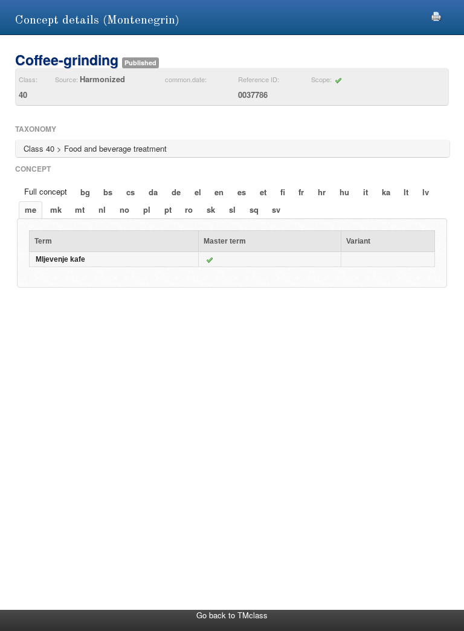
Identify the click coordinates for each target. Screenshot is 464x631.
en (219, 192)
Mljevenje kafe (60, 259)
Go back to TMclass (232, 615)
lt (406, 192)
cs (130, 192)
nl (102, 209)
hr (322, 192)
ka (386, 192)
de (176, 192)
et (263, 192)
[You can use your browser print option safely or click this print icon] (436, 15)
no (124, 209)
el (198, 192)
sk (211, 209)
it (365, 192)
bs (107, 192)
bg (85, 192)
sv (276, 209)
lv (425, 192)
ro (189, 209)
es (241, 192)
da (153, 192)
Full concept (45, 191)
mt (80, 209)
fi (282, 192)
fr (301, 192)
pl (146, 209)
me (30, 209)
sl (232, 209)
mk (56, 209)
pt (168, 209)
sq (254, 209)
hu (344, 192)
